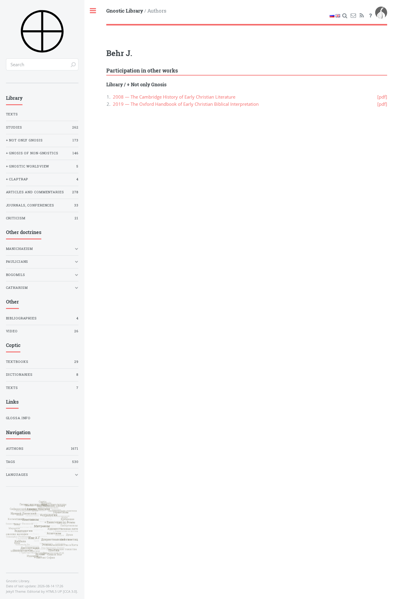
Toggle (93, 11)
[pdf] (382, 97)
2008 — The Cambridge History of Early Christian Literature (174, 97)
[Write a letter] (353, 16)
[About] (370, 16)
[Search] (345, 16)
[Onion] (381, 16)
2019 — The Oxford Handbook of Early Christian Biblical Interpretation (186, 104)
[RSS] (362, 16)
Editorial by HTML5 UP (44, 591)
